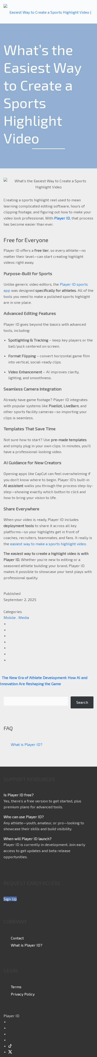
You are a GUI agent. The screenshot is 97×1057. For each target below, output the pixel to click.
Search (82, 702)
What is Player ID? (26, 744)
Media (23, 617)
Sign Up (10, 899)
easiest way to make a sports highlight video (48, 543)
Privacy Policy (23, 994)
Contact (17, 937)
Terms (16, 986)
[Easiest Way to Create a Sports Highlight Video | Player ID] (48, 12)
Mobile (10, 617)
